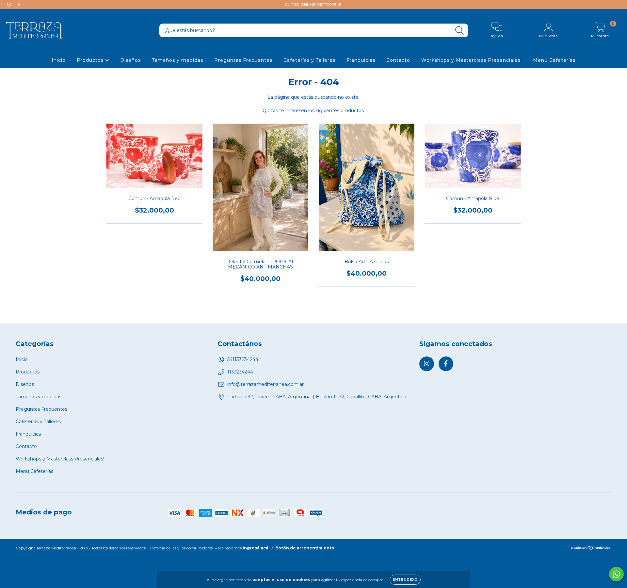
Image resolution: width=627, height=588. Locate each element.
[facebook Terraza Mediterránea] (19, 5)
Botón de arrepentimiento (304, 547)
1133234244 (240, 372)
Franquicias (360, 60)
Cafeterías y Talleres (309, 60)
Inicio (59, 60)
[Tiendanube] (591, 548)
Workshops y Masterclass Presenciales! (471, 60)
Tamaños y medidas (177, 60)
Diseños (130, 60)
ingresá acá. (256, 547)
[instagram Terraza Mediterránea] (10, 5)
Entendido (405, 580)
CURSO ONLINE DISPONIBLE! (314, 4)
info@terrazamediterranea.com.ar (265, 384)
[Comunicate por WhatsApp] (616, 574)
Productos (91, 60)
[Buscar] (459, 30)
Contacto (398, 60)
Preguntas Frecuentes (243, 60)
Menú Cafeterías (554, 60)
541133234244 (242, 359)
